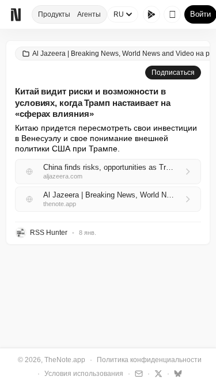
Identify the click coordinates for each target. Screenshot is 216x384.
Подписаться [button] (173, 73)
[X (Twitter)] (156, 373)
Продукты (54, 14)
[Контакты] (137, 373)
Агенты (89, 14)
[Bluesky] (176, 373)
